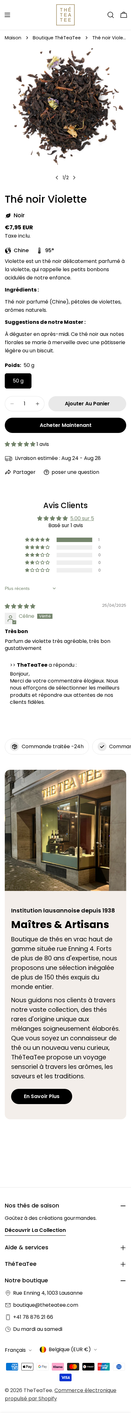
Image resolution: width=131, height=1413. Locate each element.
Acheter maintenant (66, 425)
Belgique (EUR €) (70, 1349)
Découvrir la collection (35, 1230)
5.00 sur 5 (82, 518)
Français (15, 1350)
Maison (13, 38)
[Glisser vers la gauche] (57, 178)
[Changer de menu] (7, 15)
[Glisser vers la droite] (74, 178)
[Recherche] (110, 15)
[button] (21, 444)
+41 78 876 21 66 (33, 1317)
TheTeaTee (38, 1390)
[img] (20, 606)
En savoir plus (41, 1096)
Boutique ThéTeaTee (57, 38)
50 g (18, 380)
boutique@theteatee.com (45, 1305)
